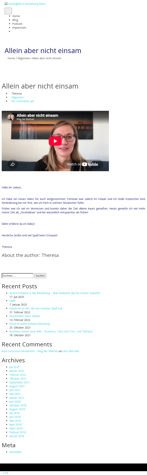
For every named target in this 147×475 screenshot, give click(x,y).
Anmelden (15, 452)
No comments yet (22, 101)
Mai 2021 (15, 394)
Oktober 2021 (17, 378)
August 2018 (17, 409)
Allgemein (24, 58)
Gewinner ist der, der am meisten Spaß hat (35, 308)
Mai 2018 (15, 420)
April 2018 (15, 424)
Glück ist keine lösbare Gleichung (29, 323)
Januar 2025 (16, 371)
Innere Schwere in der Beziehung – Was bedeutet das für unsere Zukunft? (54, 293)
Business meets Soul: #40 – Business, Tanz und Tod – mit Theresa (50, 331)
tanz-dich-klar (71, 351)
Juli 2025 (14, 367)
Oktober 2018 (17, 405)
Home (11, 58)
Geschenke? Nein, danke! (24, 316)
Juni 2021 (15, 390)
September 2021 (19, 382)
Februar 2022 (17, 374)
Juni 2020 (15, 401)
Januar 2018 (16, 436)
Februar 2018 (17, 432)
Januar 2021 (16, 397)
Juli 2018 (14, 413)
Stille (12, 300)
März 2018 (16, 428)
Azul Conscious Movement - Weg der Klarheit (30, 351)
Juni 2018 (15, 417)
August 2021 (17, 386)
